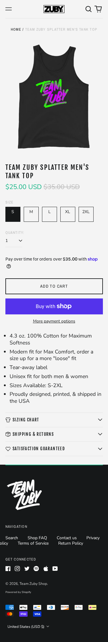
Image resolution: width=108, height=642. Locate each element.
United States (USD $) (26, 626)
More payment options (54, 321)
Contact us (67, 538)
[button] (89, 9)
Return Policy (70, 543)
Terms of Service (33, 543)
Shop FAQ (37, 538)
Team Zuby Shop (33, 583)
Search (11, 538)
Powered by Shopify (18, 592)
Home (16, 29)
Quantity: (15, 232)
